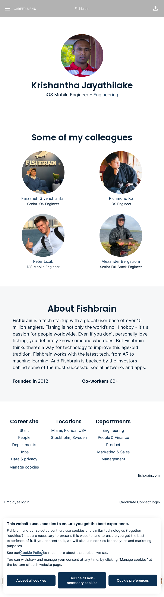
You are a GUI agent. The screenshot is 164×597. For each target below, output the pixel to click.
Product (113, 444)
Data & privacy (24, 459)
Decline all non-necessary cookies (82, 580)
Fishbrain (82, 8)
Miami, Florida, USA (68, 430)
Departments (24, 444)
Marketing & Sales (113, 452)
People (24, 437)
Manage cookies (24, 467)
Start (24, 430)
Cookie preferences (133, 580)
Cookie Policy (31, 552)
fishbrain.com (149, 475)
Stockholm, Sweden (69, 437)
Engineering (105, 94)
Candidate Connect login (139, 502)
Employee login (16, 502)
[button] (155, 9)
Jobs (24, 452)
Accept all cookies (31, 580)
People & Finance (113, 437)
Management (113, 459)
